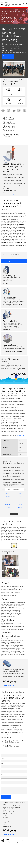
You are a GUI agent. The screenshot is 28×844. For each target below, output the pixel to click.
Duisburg (20, 509)
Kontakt (4, 822)
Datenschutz (21, 841)
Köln (20, 496)
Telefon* (3, 758)
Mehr (12, 514)
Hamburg (20, 493)
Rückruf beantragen (7, 21)
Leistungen (5, 817)
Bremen (8, 507)
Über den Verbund (7, 826)
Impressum (21, 840)
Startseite (5, 824)
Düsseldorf (7, 501)
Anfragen (5, 815)
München (8, 496)
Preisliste (3, 247)
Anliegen (3, 785)
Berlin (7, 493)
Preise (4, 819)
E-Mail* (2, 763)
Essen (20, 504)
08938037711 (8, 17)
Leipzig (20, 501)
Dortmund (7, 504)
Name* (2, 753)
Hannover (7, 509)
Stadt (2, 779)
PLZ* (2, 774)
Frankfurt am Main (8, 498)
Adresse (3, 769)
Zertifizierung (6, 821)
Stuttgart (20, 498)
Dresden (20, 507)
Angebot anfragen (7, 261)
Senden (4, 797)
